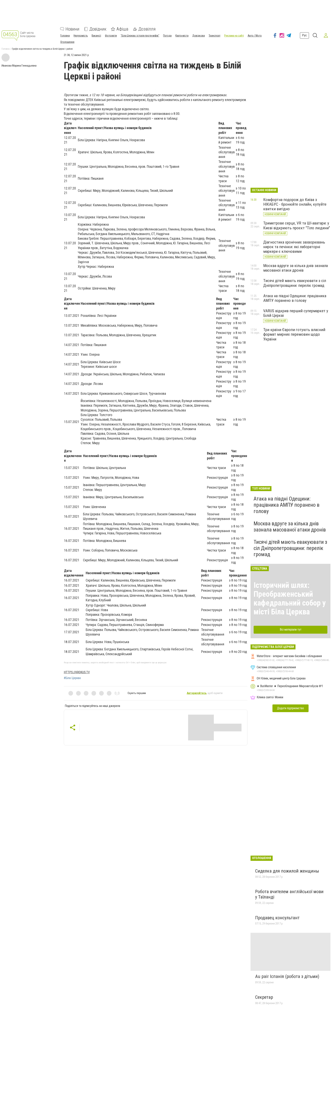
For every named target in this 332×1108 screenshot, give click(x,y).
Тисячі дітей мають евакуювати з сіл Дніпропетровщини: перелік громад (294, 283)
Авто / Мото (255, 35)
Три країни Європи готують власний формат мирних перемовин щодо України (294, 334)
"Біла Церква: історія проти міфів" (140, 35)
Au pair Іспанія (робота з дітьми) (287, 976)
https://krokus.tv (77, 672)
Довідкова (198, 35)
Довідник (97, 29)
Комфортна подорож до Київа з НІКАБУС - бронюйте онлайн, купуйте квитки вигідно (294, 204)
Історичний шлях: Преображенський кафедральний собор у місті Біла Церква (290, 598)
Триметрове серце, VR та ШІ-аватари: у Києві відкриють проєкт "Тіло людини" (296, 225)
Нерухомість (81, 35)
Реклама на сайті (234, 35)
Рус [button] (304, 35)
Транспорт (214, 35)
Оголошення (67, 41)
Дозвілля (147, 29)
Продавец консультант (277, 917)
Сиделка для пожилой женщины (287, 871)
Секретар (264, 997)
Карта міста (181, 35)
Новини (72, 29)
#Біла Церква (72, 678)
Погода (167, 35)
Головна (65, 35)
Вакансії (96, 35)
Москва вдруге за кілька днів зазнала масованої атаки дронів (295, 268)
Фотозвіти (111, 35)
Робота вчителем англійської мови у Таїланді (289, 894)
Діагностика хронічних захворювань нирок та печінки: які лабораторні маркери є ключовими (294, 247)
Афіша (122, 29)
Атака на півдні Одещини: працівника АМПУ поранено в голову (294, 298)
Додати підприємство (290, 708)
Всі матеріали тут (290, 629)
